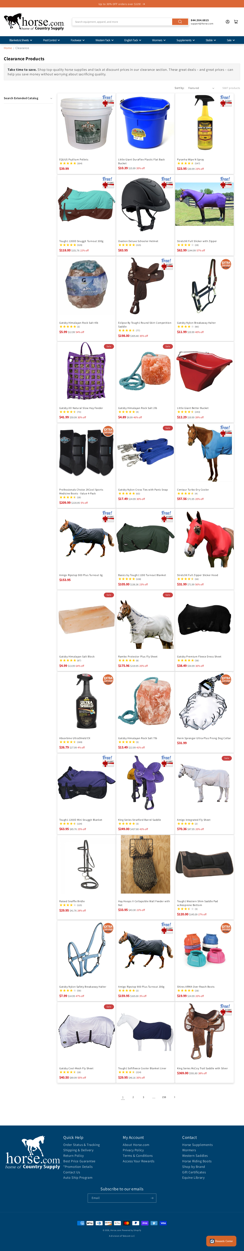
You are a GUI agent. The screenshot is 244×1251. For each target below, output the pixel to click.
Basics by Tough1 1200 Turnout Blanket (142, 575)
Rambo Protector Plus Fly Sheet (138, 656)
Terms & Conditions (138, 1155)
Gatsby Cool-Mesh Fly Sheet (76, 1068)
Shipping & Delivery (78, 1150)
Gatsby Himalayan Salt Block (77, 656)
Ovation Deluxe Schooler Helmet (138, 241)
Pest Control (49, 40)
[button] (28, 98)
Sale (229, 40)
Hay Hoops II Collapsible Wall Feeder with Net (144, 903)
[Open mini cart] (236, 22)
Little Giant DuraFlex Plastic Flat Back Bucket (141, 161)
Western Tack (103, 40)
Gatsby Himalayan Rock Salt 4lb (78, 322)
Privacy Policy (133, 1150)
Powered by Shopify (131, 1230)
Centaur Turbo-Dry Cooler (193, 489)
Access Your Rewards (138, 1161)
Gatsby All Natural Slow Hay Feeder (81, 408)
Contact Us (71, 1172)
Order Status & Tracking (81, 1144)
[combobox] (130, 22)
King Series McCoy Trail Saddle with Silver (202, 1068)
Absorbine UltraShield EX (74, 738)
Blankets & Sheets (19, 40)
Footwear (76, 40)
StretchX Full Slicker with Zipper (197, 241)
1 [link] (123, 1097)
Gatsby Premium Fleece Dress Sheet (199, 656)
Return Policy (73, 1155)
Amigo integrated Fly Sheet (194, 819)
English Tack (131, 40)
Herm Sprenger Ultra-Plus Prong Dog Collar (204, 738)
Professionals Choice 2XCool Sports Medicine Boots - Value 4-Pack (81, 491)
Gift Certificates (194, 1172)
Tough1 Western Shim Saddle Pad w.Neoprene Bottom (197, 903)
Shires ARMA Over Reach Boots (196, 986)
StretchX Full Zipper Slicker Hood (197, 575)
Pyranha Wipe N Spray (190, 159)
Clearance (22, 48)
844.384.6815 (200, 20)
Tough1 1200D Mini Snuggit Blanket (80, 819)
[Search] (180, 22)
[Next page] (174, 1097)
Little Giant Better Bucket (193, 408)
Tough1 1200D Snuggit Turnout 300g (81, 241)
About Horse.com (136, 1144)
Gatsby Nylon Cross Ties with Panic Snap (143, 489)
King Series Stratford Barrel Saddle (139, 819)
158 (164, 1097)
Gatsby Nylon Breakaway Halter (196, 322)
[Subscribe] (152, 1198)
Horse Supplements (197, 1144)
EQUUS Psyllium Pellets (73, 159)
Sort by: (179, 88)
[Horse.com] (34, 21)
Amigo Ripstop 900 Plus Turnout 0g (81, 575)
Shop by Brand (193, 1166)
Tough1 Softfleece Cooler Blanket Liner (142, 1068)
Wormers (157, 40)
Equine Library (193, 1177)
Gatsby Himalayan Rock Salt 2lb (137, 408)
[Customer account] (227, 22)
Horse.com (115, 1230)
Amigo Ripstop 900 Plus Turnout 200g (141, 986)
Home (8, 48)
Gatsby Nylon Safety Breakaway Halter (82, 986)
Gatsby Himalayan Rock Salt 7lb (137, 738)
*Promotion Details (78, 1166)
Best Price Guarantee (79, 1161)
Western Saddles (195, 1155)
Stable (209, 40)
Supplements (184, 40)
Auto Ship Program (77, 1177)
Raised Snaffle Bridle (72, 901)
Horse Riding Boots (197, 1161)
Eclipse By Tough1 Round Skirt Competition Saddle (145, 324)
